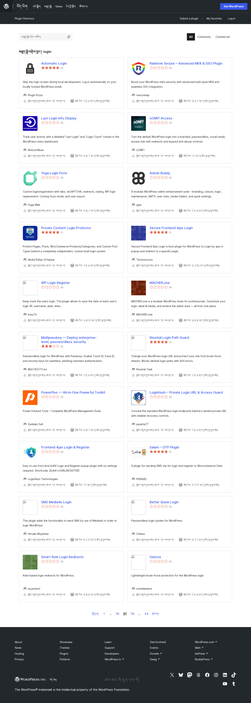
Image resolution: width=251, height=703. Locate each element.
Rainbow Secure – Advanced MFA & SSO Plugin (186, 63)
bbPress (201, 653)
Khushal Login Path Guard (169, 337)
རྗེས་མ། (155, 613)
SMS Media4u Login (56, 502)
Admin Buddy (160, 173)
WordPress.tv (114, 659)
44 (146, 614)
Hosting (19, 653)
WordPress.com (206, 642)
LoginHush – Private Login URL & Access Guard (186, 392)
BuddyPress (204, 659)
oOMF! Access (161, 118)
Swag (155, 659)
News (18, 647)
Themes (65, 647)
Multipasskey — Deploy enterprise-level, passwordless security (69, 340)
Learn (108, 642)
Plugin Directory (24, 18)
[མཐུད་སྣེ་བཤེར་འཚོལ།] (68, 37)
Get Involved (158, 642)
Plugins (64, 653)
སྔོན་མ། (95, 613)
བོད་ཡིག (53, 679)
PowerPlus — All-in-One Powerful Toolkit (73, 392)
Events (154, 647)
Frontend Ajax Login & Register (65, 447)
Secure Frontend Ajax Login (171, 228)
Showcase (66, 642)
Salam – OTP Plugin (164, 447)
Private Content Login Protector (66, 228)
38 (132, 614)
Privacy (19, 659)
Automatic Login (54, 63)
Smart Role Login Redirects (62, 557)
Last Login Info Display (58, 118)
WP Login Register (55, 283)
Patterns (65, 659)
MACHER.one (160, 283)
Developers (112, 653)
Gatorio (155, 557)
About (18, 642)
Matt (199, 647)
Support (110, 647)
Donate (156, 653)
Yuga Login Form (54, 173)
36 (117, 614)
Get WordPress (234, 6)
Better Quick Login (164, 502)
